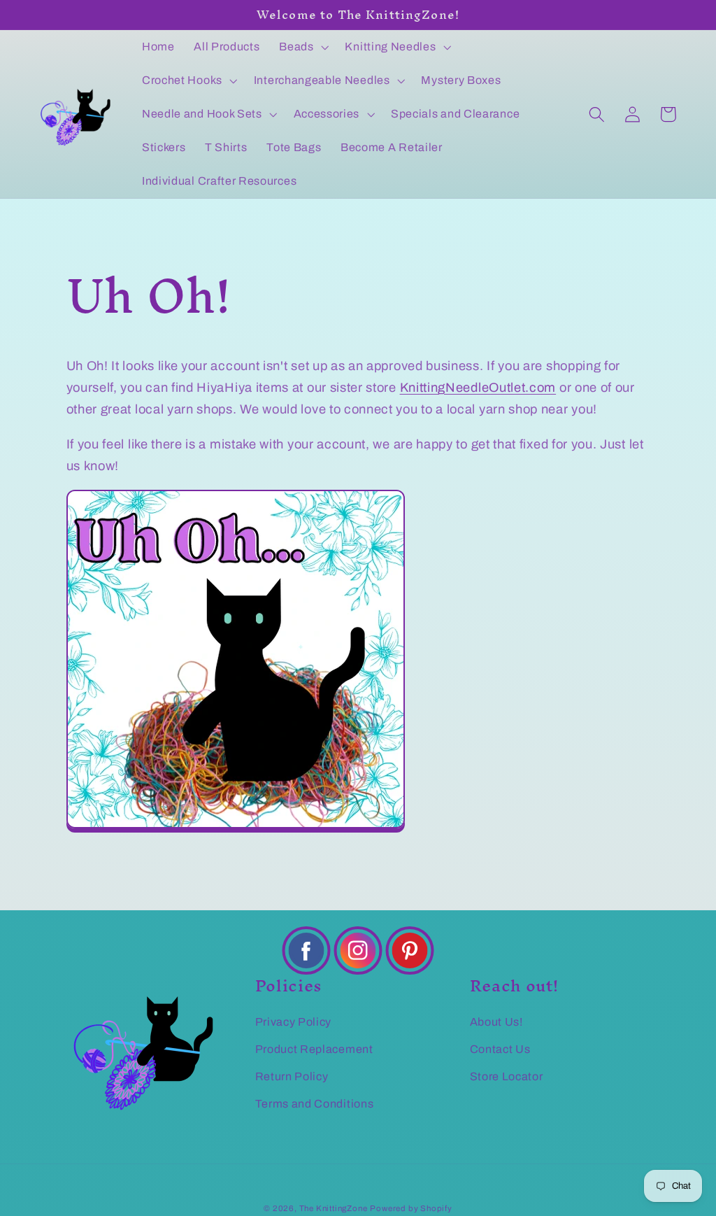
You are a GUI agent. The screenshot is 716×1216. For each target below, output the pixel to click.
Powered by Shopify (411, 1208)
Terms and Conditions (314, 1104)
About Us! (496, 1022)
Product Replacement (314, 1049)
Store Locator (506, 1076)
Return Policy (292, 1076)
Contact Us (500, 1049)
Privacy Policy (293, 1022)
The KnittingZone (333, 1208)
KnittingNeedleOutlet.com (478, 388)
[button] (302, 47)
